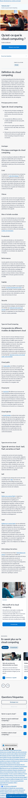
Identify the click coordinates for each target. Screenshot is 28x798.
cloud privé (6, 391)
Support (26, 761)
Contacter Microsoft (5, 790)
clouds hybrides (7, 415)
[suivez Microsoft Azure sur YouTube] (13, 749)
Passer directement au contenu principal (10, 1)
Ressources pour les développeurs (10, 768)
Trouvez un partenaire (14, 766)
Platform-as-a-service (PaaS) (8, 496)
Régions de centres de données (19, 752)
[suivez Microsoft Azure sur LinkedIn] (10, 749)
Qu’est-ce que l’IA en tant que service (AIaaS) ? (16, 777)
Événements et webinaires (6, 770)
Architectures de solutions (17, 761)
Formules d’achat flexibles (13, 757)
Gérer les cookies (11, 793)
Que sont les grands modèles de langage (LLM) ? (11, 779)
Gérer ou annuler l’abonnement (17, 790)
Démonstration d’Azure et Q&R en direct (10, 763)
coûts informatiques (13, 176)
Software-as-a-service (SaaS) (8, 523)
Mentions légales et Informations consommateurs (12, 791)
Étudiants (21, 768)
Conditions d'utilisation (21, 793)
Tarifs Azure (18, 755)
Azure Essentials (22, 753)
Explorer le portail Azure (11, 745)
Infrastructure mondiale (5, 752)
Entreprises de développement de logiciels (10, 764)
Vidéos (15, 772)
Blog (1, 768)
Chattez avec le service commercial (17, 796)
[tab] (5, 647)
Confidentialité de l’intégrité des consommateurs (11, 788)
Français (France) (4, 784)
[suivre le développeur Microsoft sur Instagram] (7, 749)
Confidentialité (3, 793)
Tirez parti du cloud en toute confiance (9, 753)
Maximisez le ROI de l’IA (9, 759)
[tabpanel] (14, 669)
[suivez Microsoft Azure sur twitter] (4, 749)
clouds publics (6, 366)
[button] (14, 56)
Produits (13, 755)
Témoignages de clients (5, 755)
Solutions (17, 759)
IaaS (12, 479)
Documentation (23, 766)
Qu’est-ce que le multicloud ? (16, 773)
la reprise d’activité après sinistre (14, 287)
